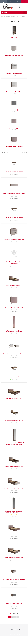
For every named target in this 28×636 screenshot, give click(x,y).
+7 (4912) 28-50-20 (22, 6)
